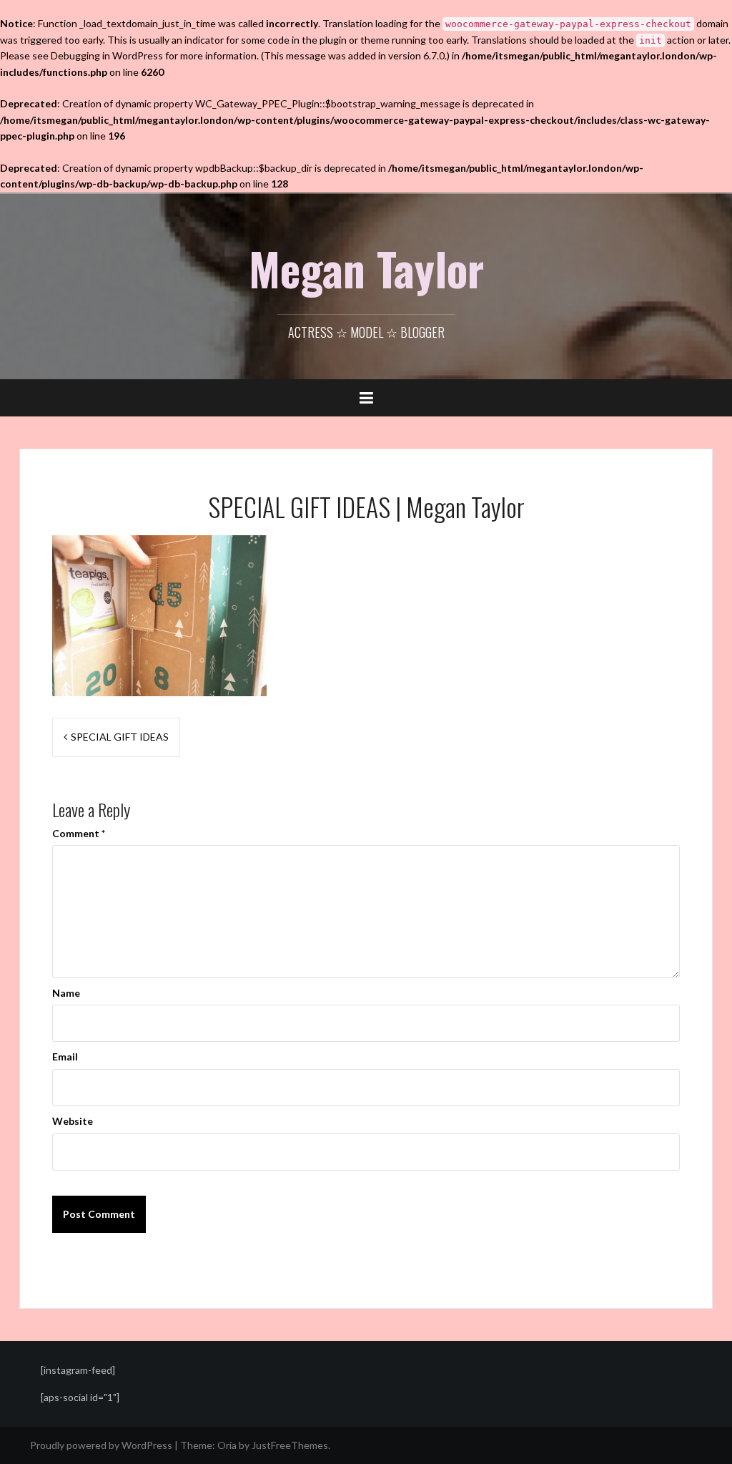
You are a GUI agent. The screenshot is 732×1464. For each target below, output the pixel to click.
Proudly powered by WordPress (101, 1445)
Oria (227, 1445)
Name (66, 993)
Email (65, 1056)
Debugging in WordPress (107, 55)
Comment (78, 833)
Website (72, 1121)
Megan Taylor (366, 268)
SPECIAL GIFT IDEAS (120, 737)
